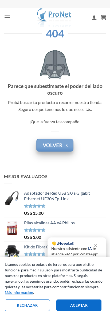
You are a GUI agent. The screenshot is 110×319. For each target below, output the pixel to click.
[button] (7, 17)
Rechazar (27, 305)
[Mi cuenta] (94, 17)
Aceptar (79, 305)
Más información (19, 292)
